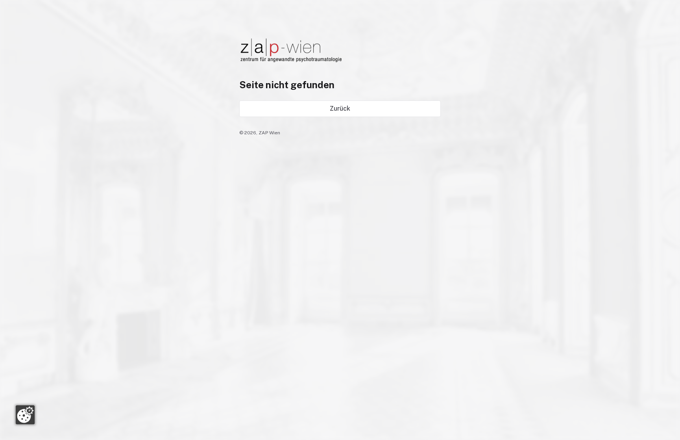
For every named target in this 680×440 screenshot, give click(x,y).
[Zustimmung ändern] (25, 414)
